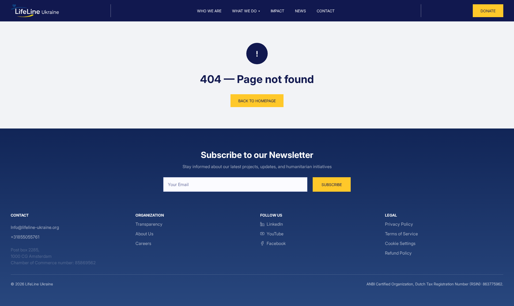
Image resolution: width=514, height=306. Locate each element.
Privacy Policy (399, 224)
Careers (143, 243)
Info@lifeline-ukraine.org (35, 227)
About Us (144, 233)
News (300, 11)
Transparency (148, 224)
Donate (488, 11)
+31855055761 (25, 237)
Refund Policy (398, 253)
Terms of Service (401, 233)
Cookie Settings (400, 243)
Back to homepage (257, 101)
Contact (326, 11)
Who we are (209, 11)
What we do (244, 11)
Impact (277, 11)
